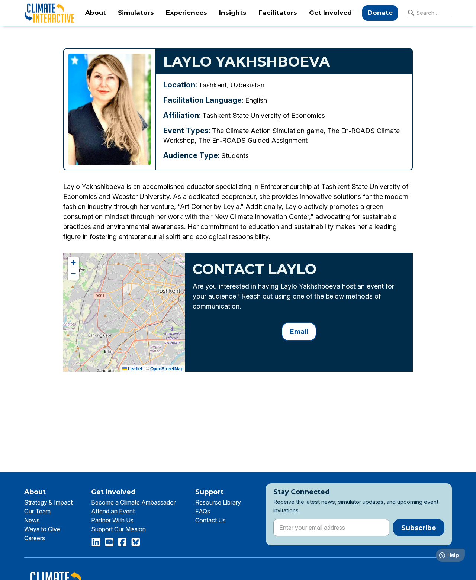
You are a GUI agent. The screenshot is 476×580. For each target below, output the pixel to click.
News (32, 520)
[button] (73, 262)
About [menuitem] (95, 12)
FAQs (202, 511)
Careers (34, 538)
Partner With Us (112, 520)
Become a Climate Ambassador (133, 502)
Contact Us (210, 520)
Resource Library (218, 502)
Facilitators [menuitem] (277, 12)
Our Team (37, 511)
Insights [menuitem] (233, 12)
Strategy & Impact (48, 502)
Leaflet (134, 368)
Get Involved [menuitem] (330, 12)
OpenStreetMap (166, 368)
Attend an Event (113, 511)
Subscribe (418, 528)
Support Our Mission (118, 529)
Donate (380, 12)
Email (299, 331)
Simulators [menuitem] (136, 12)
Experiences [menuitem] (186, 12)
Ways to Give (42, 529)
